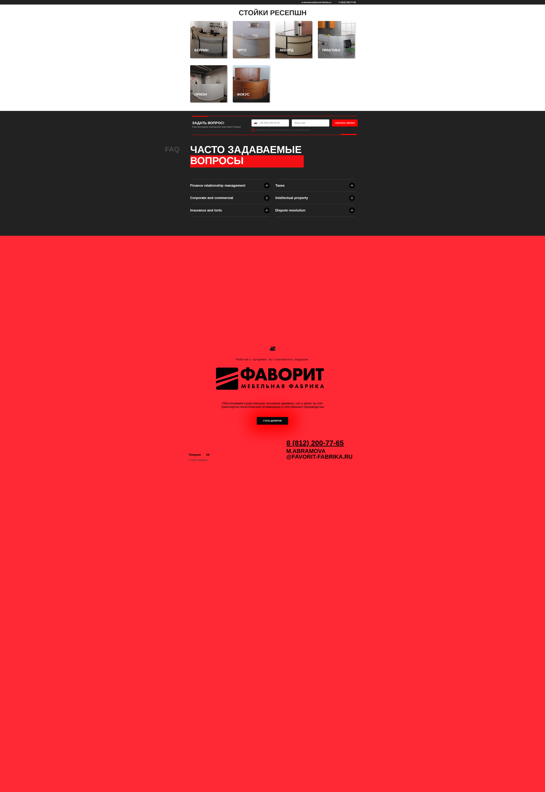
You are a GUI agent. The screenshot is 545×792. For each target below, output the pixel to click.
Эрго (241, 50)
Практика (331, 50)
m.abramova (306, 451)
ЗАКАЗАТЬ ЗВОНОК (345, 123)
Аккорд (286, 50)
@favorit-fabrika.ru (319, 457)
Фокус (243, 94)
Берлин (201, 50)
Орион (200, 94)
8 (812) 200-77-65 (315, 443)
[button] (272, 421)
